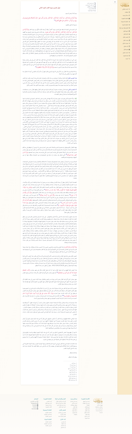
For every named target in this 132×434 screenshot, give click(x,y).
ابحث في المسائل (73, 401)
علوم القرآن (126, 50)
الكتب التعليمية (49, 407)
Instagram (34, 403)
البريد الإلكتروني (33, 401)
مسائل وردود (125, 15)
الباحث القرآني (125, 9)
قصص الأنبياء (63, 414)
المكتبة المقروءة (125, 18)
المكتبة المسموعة (124, 22)
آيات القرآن (126, 46)
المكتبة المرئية (125, 25)
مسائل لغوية (74, 411)
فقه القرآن (75, 407)
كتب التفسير (49, 401)
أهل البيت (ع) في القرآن (61, 401)
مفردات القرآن (125, 43)
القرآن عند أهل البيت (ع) (61, 403)
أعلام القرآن (126, 34)
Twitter (35, 407)
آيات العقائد (63, 424)
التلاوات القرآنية (48, 413)
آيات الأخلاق (63, 427)
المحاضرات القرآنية (48, 414)
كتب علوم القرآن (48, 403)
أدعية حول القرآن (62, 407)
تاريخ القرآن (125, 31)
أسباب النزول (125, 53)
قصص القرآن (125, 37)
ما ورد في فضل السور (61, 405)
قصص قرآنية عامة (62, 416)
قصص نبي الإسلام (62, 413)
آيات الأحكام (63, 426)
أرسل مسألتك (74, 403)
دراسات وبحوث (48, 405)
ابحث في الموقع (86, 401)
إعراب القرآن (125, 40)
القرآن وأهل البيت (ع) (123, 28)
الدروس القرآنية (48, 416)
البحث (127, 59)
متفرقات (75, 414)
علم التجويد (125, 56)
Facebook (34, 409)
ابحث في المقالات (86, 403)
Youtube (34, 405)
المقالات (126, 12)
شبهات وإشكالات (74, 405)
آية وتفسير (87, 5)
